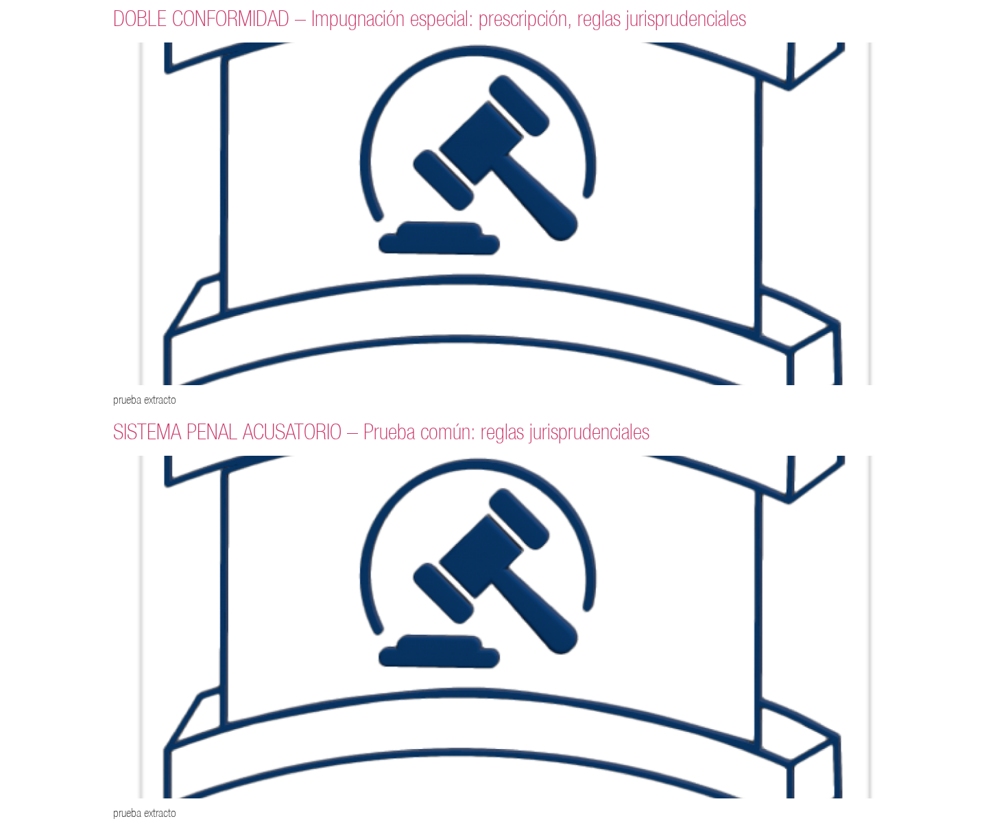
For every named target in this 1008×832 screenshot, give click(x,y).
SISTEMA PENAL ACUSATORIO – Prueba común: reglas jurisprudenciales (381, 431)
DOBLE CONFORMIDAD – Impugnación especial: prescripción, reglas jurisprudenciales (429, 18)
